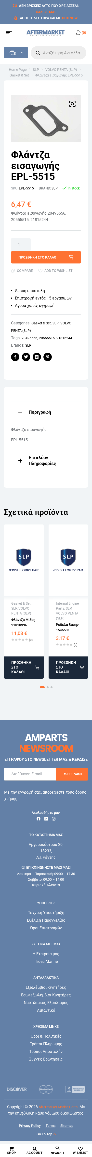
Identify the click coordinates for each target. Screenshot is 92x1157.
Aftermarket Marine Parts (58, 1107)
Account (34, 1153)
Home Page (17, 70)
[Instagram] (54, 819)
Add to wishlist (58, 271)
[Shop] (11, 1149)
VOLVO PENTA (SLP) (61, 70)
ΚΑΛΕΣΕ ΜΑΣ (46, 12)
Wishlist (80, 1153)
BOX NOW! (70, 18)
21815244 (64, 338)
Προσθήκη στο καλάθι (37, 257)
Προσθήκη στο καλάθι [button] (21, 667)
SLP (36, 70)
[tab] (46, 412)
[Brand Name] (17, 1089)
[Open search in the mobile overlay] (58, 53)
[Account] (34, 1149)
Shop (11, 1153)
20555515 (47, 338)
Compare (25, 271)
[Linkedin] (46, 819)
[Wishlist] (80, 1149)
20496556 (29, 338)
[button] (72, 104)
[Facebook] (38, 819)
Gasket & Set (19, 75)
